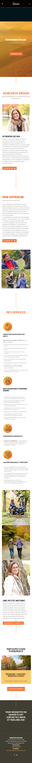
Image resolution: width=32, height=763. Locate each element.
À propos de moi (16, 54)
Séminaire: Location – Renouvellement (16, 675)
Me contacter (8, 168)
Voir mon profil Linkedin (12, 623)
